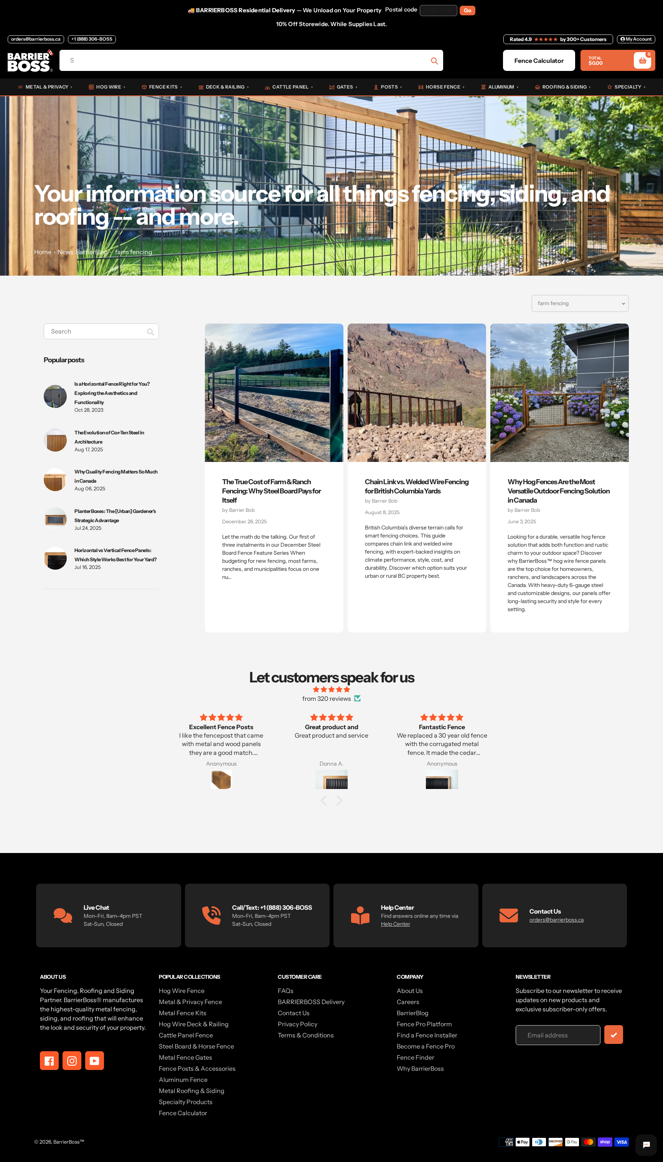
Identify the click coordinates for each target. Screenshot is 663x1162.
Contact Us (294, 1013)
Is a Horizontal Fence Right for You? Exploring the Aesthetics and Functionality (112, 393)
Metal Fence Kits (182, 1013)
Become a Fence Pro (426, 1046)
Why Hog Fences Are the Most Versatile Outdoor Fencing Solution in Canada (559, 491)
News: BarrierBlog (83, 252)
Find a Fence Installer (427, 1035)
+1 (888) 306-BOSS (91, 39)
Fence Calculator (183, 1113)
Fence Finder (415, 1057)
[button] (325, 800)
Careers (408, 1002)
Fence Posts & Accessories (197, 1068)
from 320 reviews (326, 698)
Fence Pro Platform (424, 1024)
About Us (410, 990)
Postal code (401, 9)
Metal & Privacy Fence (190, 1002)
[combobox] (101, 331)
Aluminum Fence (183, 1079)
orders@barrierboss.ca (36, 39)
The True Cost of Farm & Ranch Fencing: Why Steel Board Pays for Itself (271, 491)
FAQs (286, 990)
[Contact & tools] (646, 1145)
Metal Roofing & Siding (191, 1091)
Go (467, 10)
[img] (331, 689)
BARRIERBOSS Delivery (311, 1002)
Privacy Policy (297, 1024)
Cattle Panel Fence (186, 1035)
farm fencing (133, 252)
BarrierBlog (413, 1013)
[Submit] (613, 1034)
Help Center (395, 923)
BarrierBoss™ (68, 1142)
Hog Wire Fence (182, 990)
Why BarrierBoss (420, 1068)
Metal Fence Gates (185, 1057)
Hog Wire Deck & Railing (194, 1024)
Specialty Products (186, 1102)
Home (42, 252)
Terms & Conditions (306, 1035)
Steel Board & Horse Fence (196, 1046)
